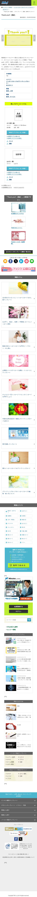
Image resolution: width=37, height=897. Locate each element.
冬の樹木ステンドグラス (17, 213)
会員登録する (18, 606)
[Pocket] (26, 260)
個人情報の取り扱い (23, 854)
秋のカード (24, 538)
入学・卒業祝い (11, 519)
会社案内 (18, 796)
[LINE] (32, 260)
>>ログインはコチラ (19, 187)
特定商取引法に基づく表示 (9, 857)
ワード (11, 141)
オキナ (9, 759)
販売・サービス (10, 96)
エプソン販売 (11, 757)
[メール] (5, 260)
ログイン (18, 611)
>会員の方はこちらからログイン (18, 569)
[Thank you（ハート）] (18, 221)
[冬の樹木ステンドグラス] (18, 207)
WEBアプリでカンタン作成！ (17, 132)
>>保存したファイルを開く (14, 138)
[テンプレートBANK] (4, 3)
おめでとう (24, 510)
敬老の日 (24, 519)
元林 (21, 762)
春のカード (10, 534)
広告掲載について (29, 857)
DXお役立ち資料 (12, 626)
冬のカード (10, 542)
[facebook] (10, 260)
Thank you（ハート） (16, 227)
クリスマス (10, 523)
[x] (16, 260)
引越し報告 (24, 531)
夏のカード (10, 538)
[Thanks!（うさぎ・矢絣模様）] (18, 236)
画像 (10, 143)
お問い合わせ (18, 794)
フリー (23, 542)
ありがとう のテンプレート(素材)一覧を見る (18, 251)
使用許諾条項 (20, 857)
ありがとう (24, 523)
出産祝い (24, 515)
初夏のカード (25, 534)
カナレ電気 (10, 764)
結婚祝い (10, 515)
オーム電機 (10, 762)
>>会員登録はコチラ (6, 187)
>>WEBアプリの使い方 (13, 136)
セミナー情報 (11, 629)
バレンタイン (11, 527)
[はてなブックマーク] (21, 260)
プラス (22, 759)
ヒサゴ (22, 757)
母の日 (23, 527)
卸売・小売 (9, 91)
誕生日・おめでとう (12, 511)
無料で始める (19, 565)
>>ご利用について (6, 185)
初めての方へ (9, 794)
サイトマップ (27, 794)
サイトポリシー (12, 854)
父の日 (9, 531)
